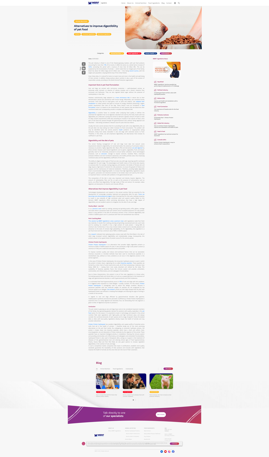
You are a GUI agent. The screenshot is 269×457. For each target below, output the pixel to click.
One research (111, 289)
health (121, 130)
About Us (111, 428)
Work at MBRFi (168, 434)
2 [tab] (135, 399)
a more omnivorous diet (122, 97)
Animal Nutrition (81, 21)
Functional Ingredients (89, 34)
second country (134, 71)
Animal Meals (128, 439)
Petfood (77, 34)
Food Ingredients (118, 369)
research (93, 234)
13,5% (90, 67)
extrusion (104, 154)
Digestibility (92, 113)
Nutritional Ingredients (104, 34)
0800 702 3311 (168, 429)
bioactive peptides (126, 263)
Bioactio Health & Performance (133, 433)
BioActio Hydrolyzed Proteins (132, 431)
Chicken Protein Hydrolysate (97, 244)
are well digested (137, 148)
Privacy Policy (168, 440)
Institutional (129, 369)
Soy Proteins (147, 436)
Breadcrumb (147, 439)
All (97, 369)
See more (168, 368)
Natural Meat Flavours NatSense (152, 433)
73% (105, 65)
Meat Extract (147, 431)
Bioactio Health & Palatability (132, 436)
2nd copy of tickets (169, 435)
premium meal (97, 208)
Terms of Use (168, 438)
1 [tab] (133, 399)
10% (120, 281)
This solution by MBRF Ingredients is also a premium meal (105, 221)
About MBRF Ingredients (114, 431)
